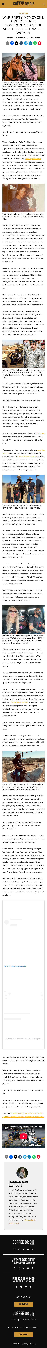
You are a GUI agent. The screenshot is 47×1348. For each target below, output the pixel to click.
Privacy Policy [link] (24, 1319)
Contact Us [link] (23, 1304)
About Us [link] (15, 1319)
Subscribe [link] (23, 1335)
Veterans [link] (23, 13)
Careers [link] (33, 1319)
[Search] (43, 4)
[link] (23, 4)
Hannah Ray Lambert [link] (32, 37)
